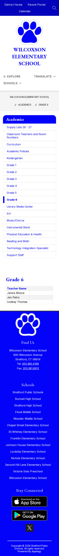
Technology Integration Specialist (27, 248)
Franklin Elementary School (27, 438)
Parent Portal (37, 4)
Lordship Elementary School (28, 451)
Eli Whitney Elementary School (28, 431)
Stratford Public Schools (27, 392)
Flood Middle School (28, 412)
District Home (13, 4)
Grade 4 (12, 185)
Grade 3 (12, 179)
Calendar (25, 11)
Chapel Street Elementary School (28, 425)
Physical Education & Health (24, 234)
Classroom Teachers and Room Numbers (26, 135)
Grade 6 (43, 104)
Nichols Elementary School (28, 458)
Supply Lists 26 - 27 (19, 127)
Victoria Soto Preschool (28, 471)
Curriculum (14, 144)
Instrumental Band (18, 227)
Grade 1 (11, 165)
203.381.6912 (31, 368)
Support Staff (15, 255)
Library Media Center (20, 206)
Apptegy (36, 551)
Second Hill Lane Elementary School (28, 464)
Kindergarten (15, 158)
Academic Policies (18, 151)
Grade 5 (12, 192)
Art (9, 213)
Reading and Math (18, 241)
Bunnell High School (28, 398)
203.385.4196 (30, 363)
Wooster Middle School (27, 418)
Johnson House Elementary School (28, 445)
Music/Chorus (15, 220)
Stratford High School (28, 405)
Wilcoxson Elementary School (29, 97)
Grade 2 (12, 172)
